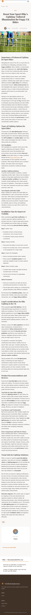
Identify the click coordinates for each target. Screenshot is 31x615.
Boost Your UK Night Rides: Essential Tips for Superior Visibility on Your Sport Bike (14, 565)
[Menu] (28, 1)
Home (2, 595)
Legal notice (4, 603)
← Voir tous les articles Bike (8, 547)
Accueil (3, 6)
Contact (3, 606)
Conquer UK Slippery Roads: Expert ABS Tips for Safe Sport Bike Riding (14, 570)
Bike (7, 6)
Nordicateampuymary (12, 584)
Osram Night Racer (15, 157)
